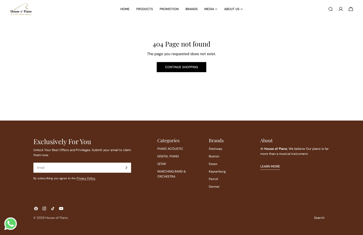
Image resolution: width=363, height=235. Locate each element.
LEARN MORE (270, 166)
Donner (214, 187)
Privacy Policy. (86, 178)
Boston (214, 156)
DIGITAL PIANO (168, 156)
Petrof (213, 179)
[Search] (330, 9)
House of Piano (56, 218)
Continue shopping (181, 67)
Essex (213, 164)
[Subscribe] (126, 167)
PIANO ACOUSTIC (170, 149)
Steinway (215, 149)
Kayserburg (217, 171)
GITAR (161, 164)
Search (319, 218)
